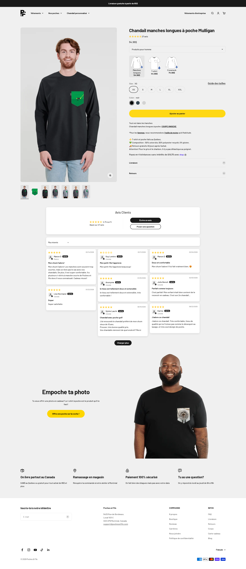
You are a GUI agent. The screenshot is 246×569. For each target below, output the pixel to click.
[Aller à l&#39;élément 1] (24, 192)
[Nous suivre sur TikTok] (42, 550)
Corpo (211, 528)
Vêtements (36, 13)
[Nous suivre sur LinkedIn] (48, 550)
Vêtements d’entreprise (195, 13)
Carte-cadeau (214, 533)
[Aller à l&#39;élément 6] (76, 192)
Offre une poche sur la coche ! (66, 413)
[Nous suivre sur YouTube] (35, 550)
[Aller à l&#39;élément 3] (45, 192)
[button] (135, 36)
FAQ (210, 514)
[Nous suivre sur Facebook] (22, 550)
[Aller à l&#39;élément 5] (65, 192)
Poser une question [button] (145, 226)
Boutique (173, 519)
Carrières (173, 528)
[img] (54, 252)
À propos (173, 514)
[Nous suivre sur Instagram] (28, 550)
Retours (211, 524)
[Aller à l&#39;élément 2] (35, 192)
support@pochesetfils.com (115, 524)
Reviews (173, 524)
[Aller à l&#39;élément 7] (86, 192)
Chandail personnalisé (77, 13)
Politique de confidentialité (181, 538)
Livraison (212, 519)
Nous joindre (175, 533)
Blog (210, 538)
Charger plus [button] (123, 343)
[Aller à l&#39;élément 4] (55, 192)
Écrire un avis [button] (145, 220)
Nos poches (53, 13)
